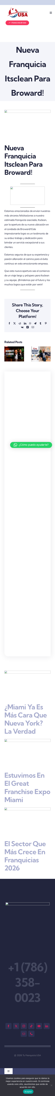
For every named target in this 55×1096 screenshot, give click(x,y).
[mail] (24, 1034)
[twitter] (16, 1026)
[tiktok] (31, 1026)
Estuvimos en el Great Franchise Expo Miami (27, 787)
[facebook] (8, 1026)
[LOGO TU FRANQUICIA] (18, 8)
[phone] (31, 1034)
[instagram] (24, 1026)
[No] (51, 1085)
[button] (6, 354)
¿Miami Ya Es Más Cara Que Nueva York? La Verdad (25, 719)
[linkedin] (47, 1026)
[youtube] (39, 1026)
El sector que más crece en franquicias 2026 (25, 856)
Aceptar (28, 1091)
